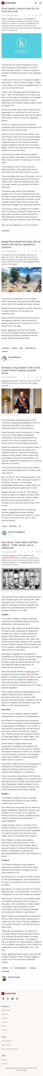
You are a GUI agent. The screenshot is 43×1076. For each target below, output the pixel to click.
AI (11, 608)
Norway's (5, 381)
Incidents (5, 351)
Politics (4, 1014)
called (34, 957)
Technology (32, 968)
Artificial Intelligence (21, 968)
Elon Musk (6, 654)
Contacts (4, 1063)
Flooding (14, 348)
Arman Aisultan (14, 977)
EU (20, 526)
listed (15, 333)
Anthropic (30, 672)
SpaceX (16, 654)
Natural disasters (31, 348)
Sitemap (4, 1059)
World (4, 1026)
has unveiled (10, 556)
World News (5, 230)
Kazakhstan (6, 1010)
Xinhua (14, 264)
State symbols (6, 1045)
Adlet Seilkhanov (14, 357)
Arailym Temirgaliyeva (16, 532)
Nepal (21, 348)
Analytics (4, 1022)
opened (12, 512)
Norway (4, 526)
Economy (5, 1018)
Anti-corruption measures (10, 1049)
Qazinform (31, 262)
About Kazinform (7, 1041)
